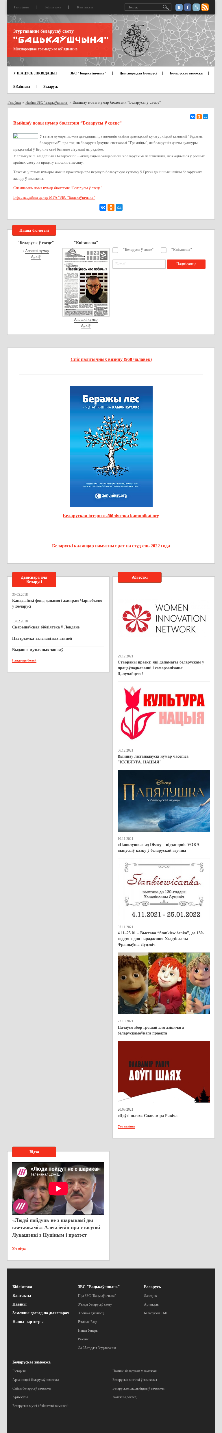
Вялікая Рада (87, 1322)
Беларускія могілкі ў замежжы (134, 1380)
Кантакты (85, 7)
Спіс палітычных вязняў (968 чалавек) (111, 359)
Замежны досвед (124, 1397)
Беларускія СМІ (155, 1313)
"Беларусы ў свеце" (138, 250)
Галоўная (21, 7)
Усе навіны (126, 1126)
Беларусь (50, 87)
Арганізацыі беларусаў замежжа (35, 1380)
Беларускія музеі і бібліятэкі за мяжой (40, 1406)
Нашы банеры (88, 1330)
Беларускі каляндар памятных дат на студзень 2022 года (111, 545)
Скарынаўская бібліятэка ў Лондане (45, 627)
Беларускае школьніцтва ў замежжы (138, 1388)
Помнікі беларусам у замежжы (134, 1371)
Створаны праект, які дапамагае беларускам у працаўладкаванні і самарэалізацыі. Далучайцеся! (161, 668)
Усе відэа (19, 1249)
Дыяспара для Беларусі (138, 73)
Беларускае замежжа (186, 73)
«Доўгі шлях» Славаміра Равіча (147, 1116)
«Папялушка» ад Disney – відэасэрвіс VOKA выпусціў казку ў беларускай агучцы (158, 847)
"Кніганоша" (181, 250)
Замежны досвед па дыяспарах (40, 1313)
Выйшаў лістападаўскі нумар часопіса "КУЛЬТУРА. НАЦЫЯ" (153, 759)
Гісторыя (19, 1371)
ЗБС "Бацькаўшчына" (88, 73)
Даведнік (150, 1296)
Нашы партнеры (28, 1321)
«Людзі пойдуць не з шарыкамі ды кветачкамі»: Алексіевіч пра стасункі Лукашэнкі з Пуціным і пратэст (56, 1227)
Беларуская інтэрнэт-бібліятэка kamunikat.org (111, 515)
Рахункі (83, 1339)
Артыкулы (151, 1304)
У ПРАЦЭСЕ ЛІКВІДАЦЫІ (35, 73)
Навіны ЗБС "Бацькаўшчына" (46, 102)
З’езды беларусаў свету (95, 1304)
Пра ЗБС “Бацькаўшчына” (97, 1296)
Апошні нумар (37, 250)
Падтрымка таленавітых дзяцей (42, 638)
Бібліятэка (53, 7)
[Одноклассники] (199, 116)
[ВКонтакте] (192, 116)
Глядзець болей (24, 660)
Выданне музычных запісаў (37, 650)
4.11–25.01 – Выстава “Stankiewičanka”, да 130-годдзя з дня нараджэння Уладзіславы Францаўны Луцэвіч (161, 939)
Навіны (19, 1304)
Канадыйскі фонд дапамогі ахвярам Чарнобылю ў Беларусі (57, 603)
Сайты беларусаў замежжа (31, 1388)
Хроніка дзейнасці (91, 1313)
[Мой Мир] (205, 116)
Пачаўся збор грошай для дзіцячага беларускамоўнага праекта (151, 1030)
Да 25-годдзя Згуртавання (97, 1348)
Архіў (36, 256)
